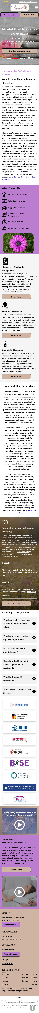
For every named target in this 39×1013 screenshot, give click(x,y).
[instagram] (6, 960)
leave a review (23, 552)
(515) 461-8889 (8, 949)
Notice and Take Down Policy (12, 1002)
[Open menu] (36, 7)
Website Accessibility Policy (28, 1002)
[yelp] (10, 960)
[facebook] (3, 960)
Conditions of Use (32, 1001)
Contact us (18, 172)
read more (32, 572)
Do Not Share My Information (19, 1001)
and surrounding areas (11, 939)
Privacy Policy (7, 964)
